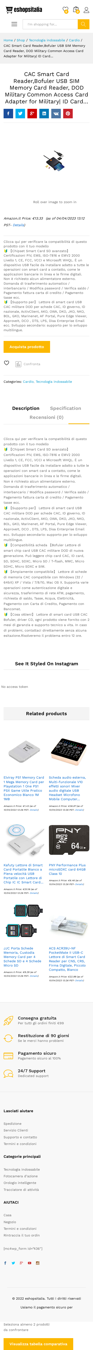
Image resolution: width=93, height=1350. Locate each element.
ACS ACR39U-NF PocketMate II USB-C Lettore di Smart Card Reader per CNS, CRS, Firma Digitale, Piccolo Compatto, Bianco (67, 959)
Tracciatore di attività (21, 1190)
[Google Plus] (21, 1263)
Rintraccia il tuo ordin (22, 1235)
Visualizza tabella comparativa (38, 1344)
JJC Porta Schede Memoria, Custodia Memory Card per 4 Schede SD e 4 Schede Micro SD (22, 956)
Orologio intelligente (20, 1183)
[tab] (25, 410)
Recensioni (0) (47, 417)
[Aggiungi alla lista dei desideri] (7, 363)
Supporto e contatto (20, 1137)
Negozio (10, 1222)
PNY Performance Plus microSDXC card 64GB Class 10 (67, 869)
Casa (7, 1215)
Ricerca (83, 24)
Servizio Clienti (16, 1130)
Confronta (32, 364)
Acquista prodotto (27, 347)
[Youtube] (30, 1263)
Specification (65, 408)
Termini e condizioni (20, 1144)
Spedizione (12, 1123)
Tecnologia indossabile (54, 381)
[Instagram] (38, 1263)
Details (34, 810)
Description (25, 408)
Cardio (28, 381)
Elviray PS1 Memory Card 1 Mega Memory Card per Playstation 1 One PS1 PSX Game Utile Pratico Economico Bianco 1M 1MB (24, 788)
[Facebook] (5, 1263)
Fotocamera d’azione (21, 1176)
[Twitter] (13, 1263)
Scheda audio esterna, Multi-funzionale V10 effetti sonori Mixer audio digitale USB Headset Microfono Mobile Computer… (67, 788)
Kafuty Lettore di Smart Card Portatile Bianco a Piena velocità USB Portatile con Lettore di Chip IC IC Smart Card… (23, 873)
